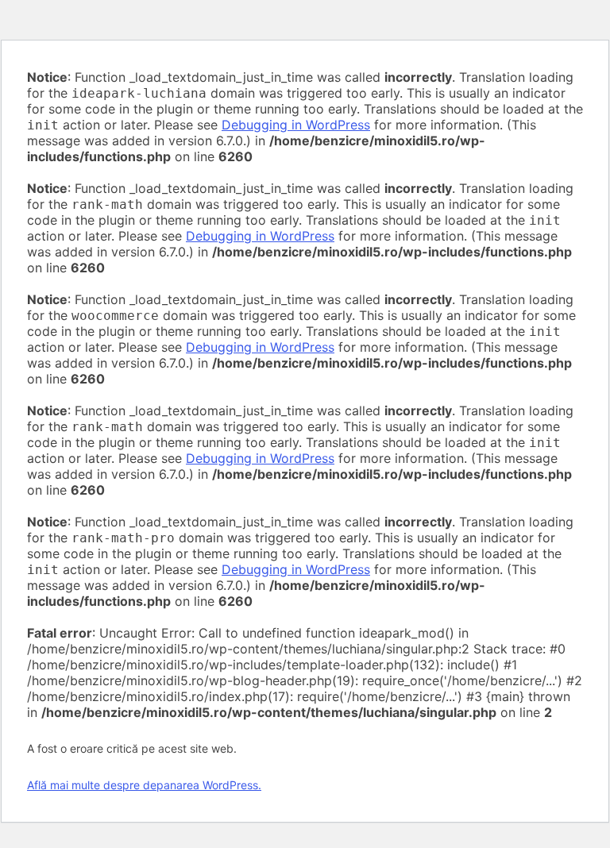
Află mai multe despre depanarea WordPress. (144, 785)
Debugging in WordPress (296, 125)
